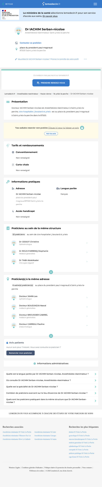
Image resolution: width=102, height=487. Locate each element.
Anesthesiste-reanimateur (27, 94)
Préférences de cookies (36, 471)
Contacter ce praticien (30, 43)
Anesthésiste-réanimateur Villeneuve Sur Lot (17, 436)
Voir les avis (51, 134)
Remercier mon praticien (20, 353)
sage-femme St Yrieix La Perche (79, 457)
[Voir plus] (51, 272)
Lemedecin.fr (10, 94)
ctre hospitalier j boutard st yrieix (35, 111)
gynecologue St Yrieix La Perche (79, 436)
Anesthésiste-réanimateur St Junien (45, 439)
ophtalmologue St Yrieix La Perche (80, 446)
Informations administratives (52, 363)
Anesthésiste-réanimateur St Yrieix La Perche (17, 432)
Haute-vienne (45, 94)
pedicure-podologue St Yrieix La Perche (81, 453)
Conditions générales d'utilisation (32, 468)
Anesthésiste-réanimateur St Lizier (45, 432)
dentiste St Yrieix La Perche (77, 432)
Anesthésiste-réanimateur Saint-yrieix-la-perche (47, 32)
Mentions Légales (14, 468)
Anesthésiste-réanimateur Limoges (45, 436)
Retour (9, 4)
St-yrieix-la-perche (61, 94)
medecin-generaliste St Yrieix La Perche (81, 443)
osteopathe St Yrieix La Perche (78, 450)
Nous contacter (87, 468)
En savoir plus (50, 16)
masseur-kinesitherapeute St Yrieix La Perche (83, 439)
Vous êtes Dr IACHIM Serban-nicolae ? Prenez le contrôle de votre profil (48, 59)
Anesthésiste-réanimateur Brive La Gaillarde (16, 439)
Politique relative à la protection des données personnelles (62, 468)
